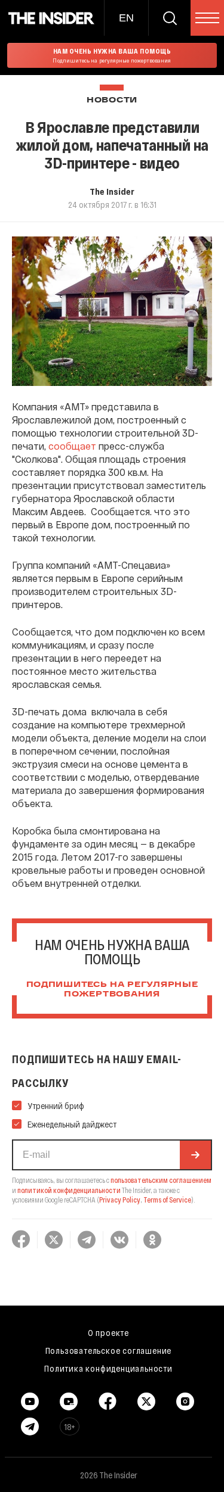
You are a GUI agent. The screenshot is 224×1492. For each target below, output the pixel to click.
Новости (112, 100)
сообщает (72, 445)
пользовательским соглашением (161, 1180)
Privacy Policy (119, 1199)
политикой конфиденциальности (69, 1190)
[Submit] (195, 1155)
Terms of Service (167, 1199)
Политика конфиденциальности (108, 1368)
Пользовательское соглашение (108, 1350)
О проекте (108, 1332)
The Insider (112, 191)
